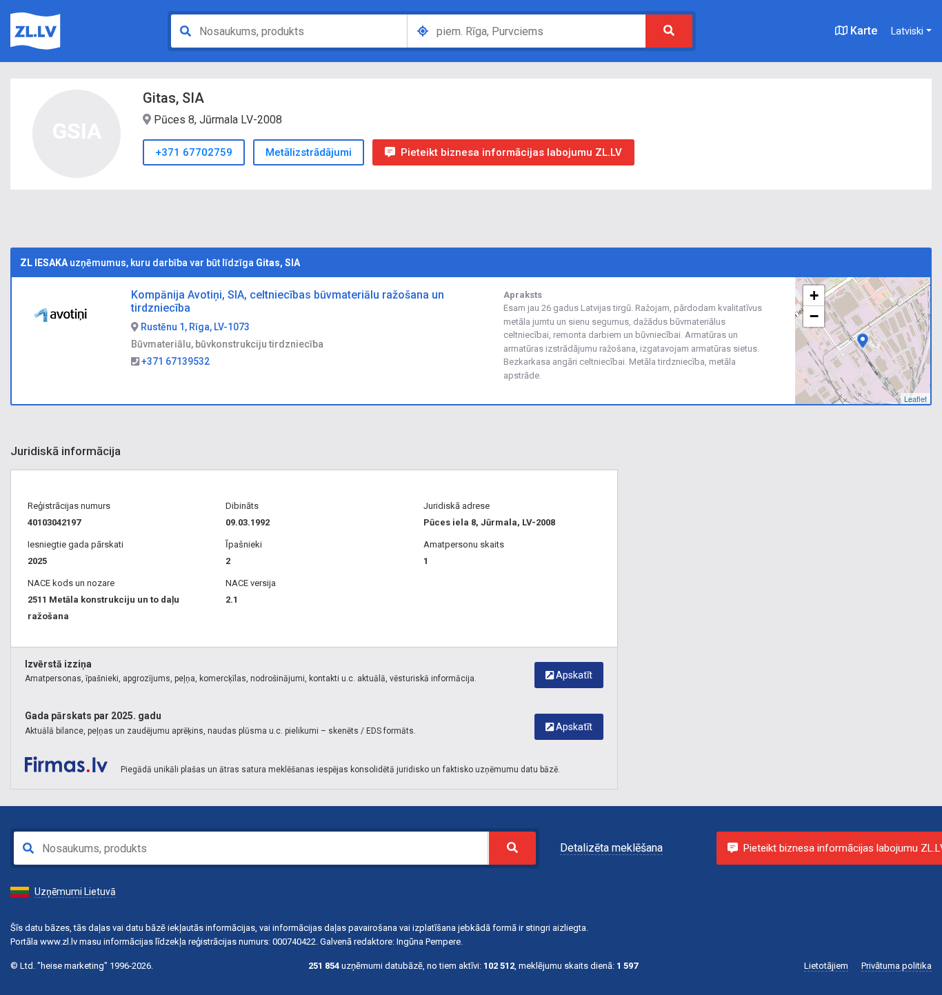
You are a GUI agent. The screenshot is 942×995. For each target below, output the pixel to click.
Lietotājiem (826, 966)
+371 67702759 (193, 152)
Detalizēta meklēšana (611, 847)
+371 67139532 (174, 361)
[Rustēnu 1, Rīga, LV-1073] (862, 340)
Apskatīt (573, 675)
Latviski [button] (907, 31)
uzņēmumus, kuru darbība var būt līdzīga (160, 262)
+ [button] (814, 295)
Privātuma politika (896, 966)
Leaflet (915, 398)
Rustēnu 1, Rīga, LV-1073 (194, 326)
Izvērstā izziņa (58, 664)
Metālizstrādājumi (308, 152)
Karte (862, 30)
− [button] (814, 316)
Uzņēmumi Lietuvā (75, 891)
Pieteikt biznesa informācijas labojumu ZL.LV (511, 152)
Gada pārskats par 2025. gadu (93, 715)
